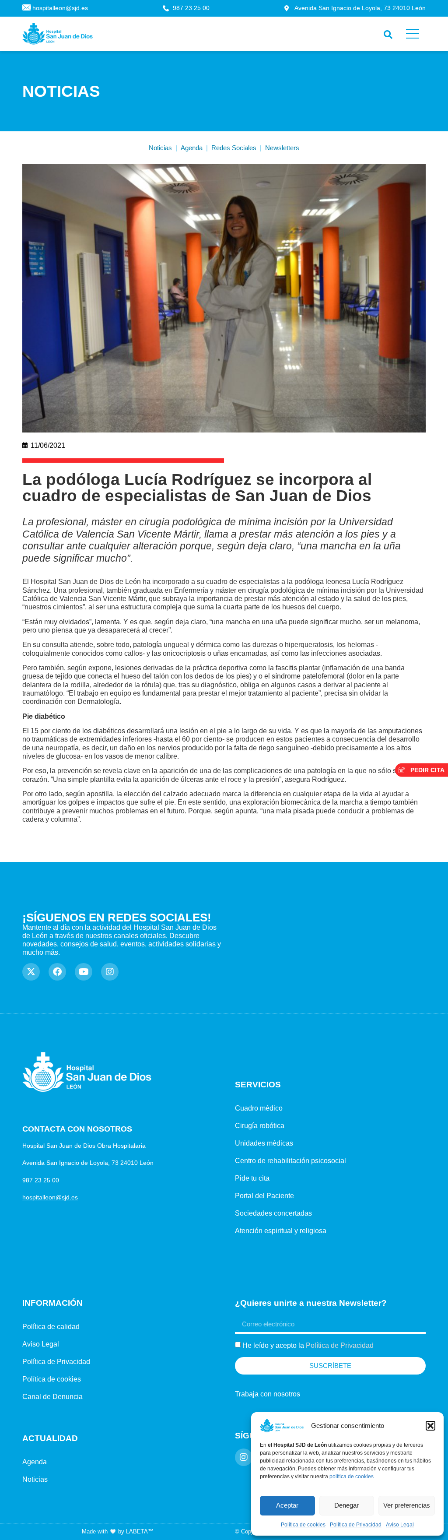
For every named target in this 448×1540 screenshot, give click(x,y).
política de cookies (351, 1476)
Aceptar (287, 1505)
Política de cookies (303, 1525)
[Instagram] (110, 972)
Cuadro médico (259, 1108)
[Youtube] (83, 972)
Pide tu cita (252, 1178)
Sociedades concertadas (273, 1213)
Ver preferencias (406, 1505)
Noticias (160, 147)
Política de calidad (51, 1326)
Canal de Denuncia (52, 1396)
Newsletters (282, 147)
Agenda (192, 147)
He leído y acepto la (308, 1345)
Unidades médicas (264, 1143)
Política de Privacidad (356, 1525)
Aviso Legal (400, 1525)
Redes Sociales (233, 147)
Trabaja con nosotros (267, 1394)
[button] (430, 1425)
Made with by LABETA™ (118, 1531)
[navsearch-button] (386, 32)
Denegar (346, 1505)
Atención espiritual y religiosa (280, 1230)
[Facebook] (57, 972)
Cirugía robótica (259, 1125)
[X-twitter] (31, 972)
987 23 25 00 (40, 1180)
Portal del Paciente (264, 1195)
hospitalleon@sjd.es (50, 1197)
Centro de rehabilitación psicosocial (290, 1160)
